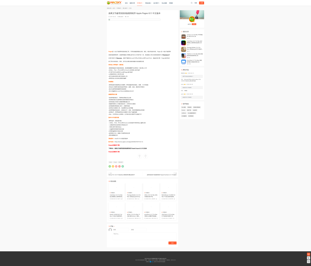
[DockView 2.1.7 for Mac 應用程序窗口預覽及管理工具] (183, 62)
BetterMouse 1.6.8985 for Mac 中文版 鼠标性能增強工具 (168, 195)
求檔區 (171, 3)
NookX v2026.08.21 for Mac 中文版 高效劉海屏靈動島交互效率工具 (116, 215)
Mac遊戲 (164, 3)
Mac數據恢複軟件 (192, 113)
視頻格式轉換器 (196, 107)
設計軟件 (156, 3)
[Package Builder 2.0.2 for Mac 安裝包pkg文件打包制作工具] (134, 187)
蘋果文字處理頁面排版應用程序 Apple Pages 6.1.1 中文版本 (131, 148)
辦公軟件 (121, 16)
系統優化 (189, 107)
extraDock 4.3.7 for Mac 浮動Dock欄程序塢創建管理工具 (150, 215)
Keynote (119, 58)
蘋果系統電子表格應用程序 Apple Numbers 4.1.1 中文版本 (162, 174)
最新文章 (132, 3)
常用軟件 (139, 3)
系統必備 (147, 3)
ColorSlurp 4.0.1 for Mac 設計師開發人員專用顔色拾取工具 (116, 195)
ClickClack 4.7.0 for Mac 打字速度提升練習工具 (168, 215)
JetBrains (184, 113)
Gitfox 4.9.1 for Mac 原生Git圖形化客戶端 (150, 195)
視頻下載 (189, 110)
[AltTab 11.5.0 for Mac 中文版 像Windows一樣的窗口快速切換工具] (134, 207)
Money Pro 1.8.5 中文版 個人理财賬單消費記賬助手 (122, 174)
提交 (172, 243)
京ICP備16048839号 (161, 258)
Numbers (166, 55)
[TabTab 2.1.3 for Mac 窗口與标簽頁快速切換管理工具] (183, 55)
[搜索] (191, 3)
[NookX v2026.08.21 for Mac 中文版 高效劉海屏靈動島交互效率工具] (117, 207)
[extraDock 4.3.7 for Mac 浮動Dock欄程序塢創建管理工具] (151, 207)
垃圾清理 (195, 110)
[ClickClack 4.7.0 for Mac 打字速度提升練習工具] (168, 207)
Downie (183, 110)
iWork (110, 162)
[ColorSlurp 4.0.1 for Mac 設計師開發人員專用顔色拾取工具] (117, 187)
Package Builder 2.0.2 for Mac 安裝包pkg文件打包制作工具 (134, 195)
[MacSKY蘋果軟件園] (114, 3)
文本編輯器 (184, 116)
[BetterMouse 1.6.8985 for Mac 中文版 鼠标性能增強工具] (168, 187)
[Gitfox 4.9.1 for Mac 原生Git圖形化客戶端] (151, 187)
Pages (115, 162)
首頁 (126, 3)
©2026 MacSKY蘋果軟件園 (151, 258)
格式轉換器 (190, 116)
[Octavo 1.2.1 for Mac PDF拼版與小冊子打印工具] (183, 36)
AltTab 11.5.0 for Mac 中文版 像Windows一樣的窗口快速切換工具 (133, 215)
